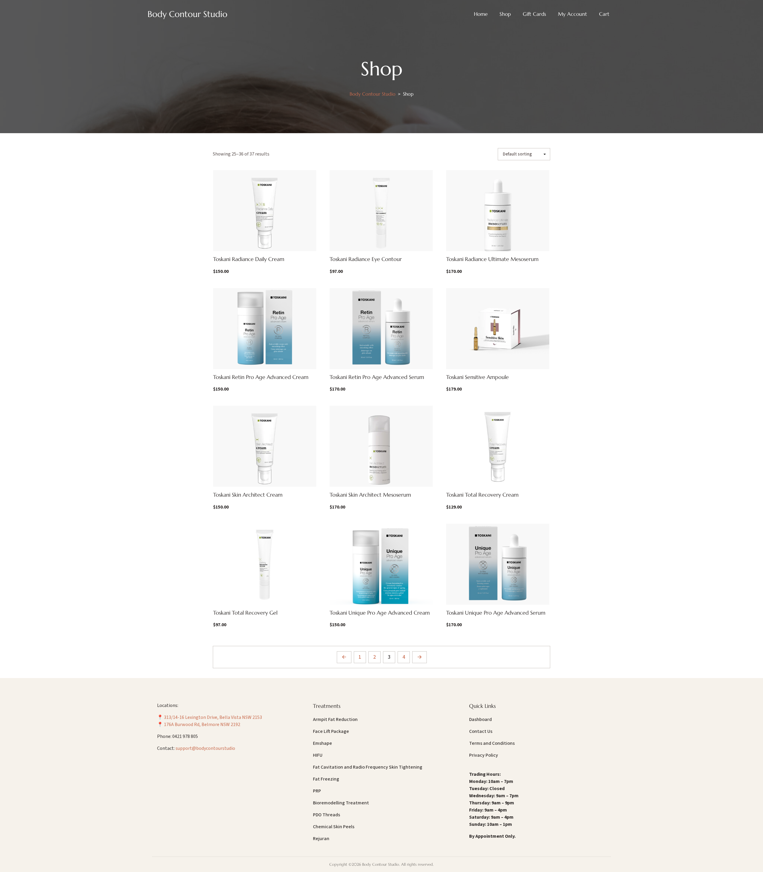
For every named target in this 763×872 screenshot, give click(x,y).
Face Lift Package (331, 731)
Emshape (322, 743)
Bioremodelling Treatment (341, 803)
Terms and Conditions (492, 743)
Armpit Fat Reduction (335, 719)
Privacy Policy (483, 755)
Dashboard (480, 719)
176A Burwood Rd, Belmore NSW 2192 (202, 724)
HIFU (317, 755)
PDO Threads (326, 815)
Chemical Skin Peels (333, 826)
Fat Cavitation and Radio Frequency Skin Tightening (367, 767)
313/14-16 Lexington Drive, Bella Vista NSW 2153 (213, 717)
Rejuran (321, 838)
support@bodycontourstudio (205, 748)
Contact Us (480, 731)
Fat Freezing (326, 779)
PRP (317, 791)
